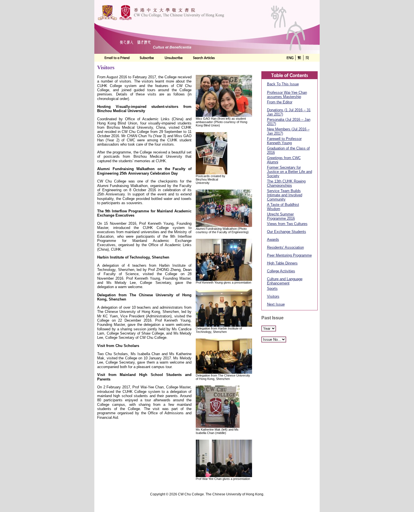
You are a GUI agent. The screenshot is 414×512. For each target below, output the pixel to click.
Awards (273, 239)
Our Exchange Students (286, 232)
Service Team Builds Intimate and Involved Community (284, 195)
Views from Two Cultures (287, 224)
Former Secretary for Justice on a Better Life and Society (289, 171)
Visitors (273, 296)
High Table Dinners (282, 263)
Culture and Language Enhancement (284, 281)
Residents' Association (285, 247)
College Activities (281, 271)
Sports (272, 288)
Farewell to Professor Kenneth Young (284, 141)
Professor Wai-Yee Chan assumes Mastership (287, 94)
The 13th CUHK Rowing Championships (286, 183)
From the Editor (279, 102)
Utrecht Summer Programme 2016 (281, 216)
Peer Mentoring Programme (289, 255)
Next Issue (276, 304)
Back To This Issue (283, 84)
